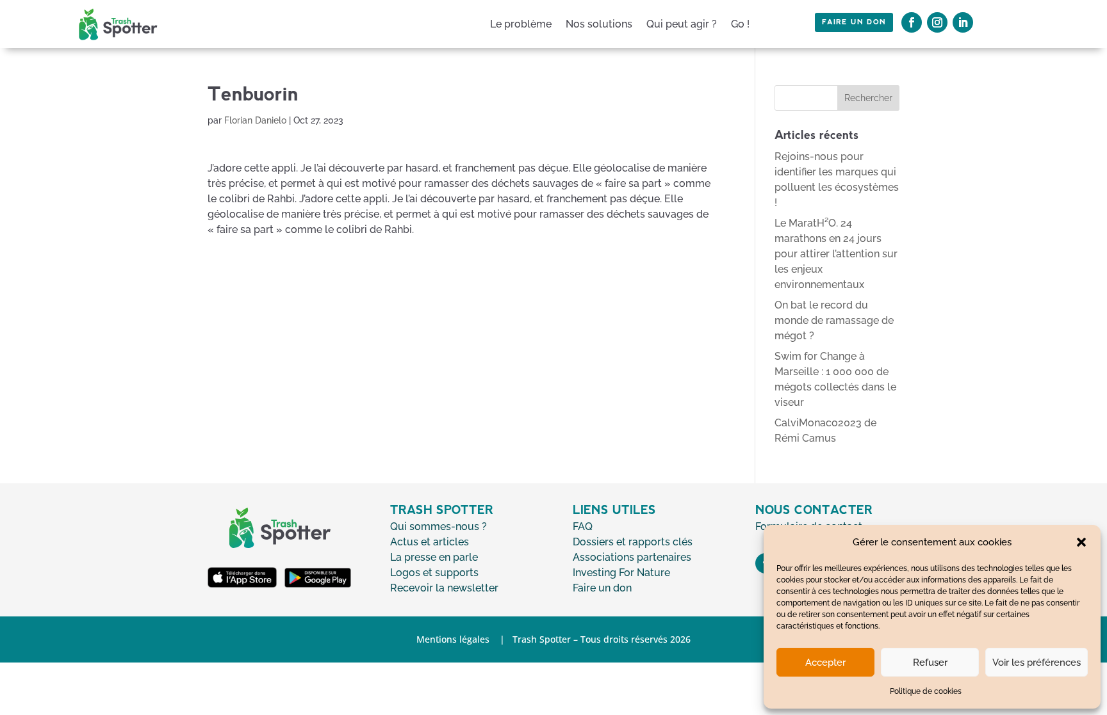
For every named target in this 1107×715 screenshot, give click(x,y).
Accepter (825, 662)
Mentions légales (452, 639)
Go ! (740, 24)
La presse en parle (434, 557)
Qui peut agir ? (681, 24)
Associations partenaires (632, 557)
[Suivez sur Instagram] (937, 22)
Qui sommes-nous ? (438, 526)
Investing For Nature (621, 572)
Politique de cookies (926, 691)
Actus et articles (429, 542)
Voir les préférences (1036, 662)
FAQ (583, 526)
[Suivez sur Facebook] (911, 22)
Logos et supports (434, 572)
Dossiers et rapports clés (633, 542)
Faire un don (854, 22)
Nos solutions (599, 24)
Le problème (521, 24)
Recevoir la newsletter (444, 588)
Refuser (930, 662)
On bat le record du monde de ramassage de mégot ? (834, 320)
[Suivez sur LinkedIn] (963, 22)
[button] (1081, 542)
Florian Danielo (255, 120)
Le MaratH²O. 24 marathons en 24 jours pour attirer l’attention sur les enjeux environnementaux (836, 254)
